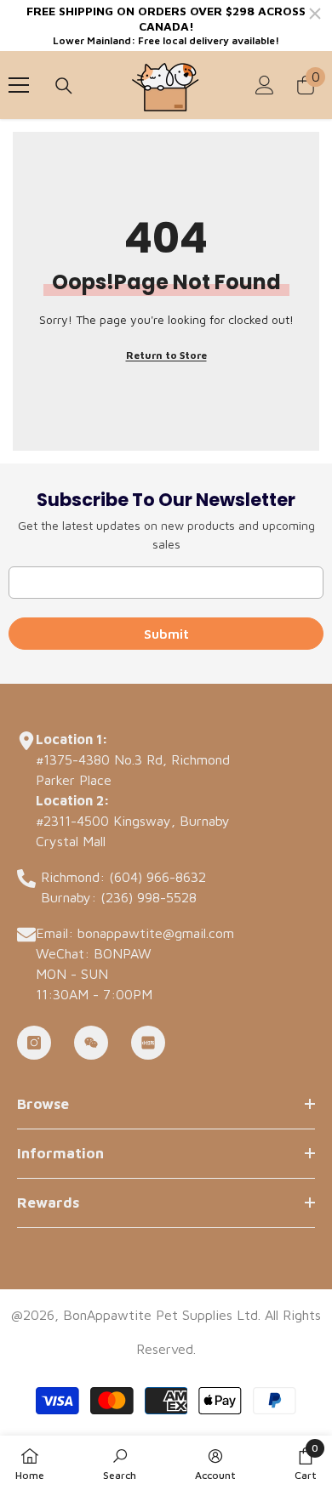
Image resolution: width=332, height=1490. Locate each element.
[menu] (19, 85)
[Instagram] (34, 1043)
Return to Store (166, 355)
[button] (305, 1463)
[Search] (64, 86)
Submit (166, 633)
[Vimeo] (148, 1043)
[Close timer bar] (315, 13)
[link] (119, 1463)
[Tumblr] (91, 1043)
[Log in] (264, 85)
